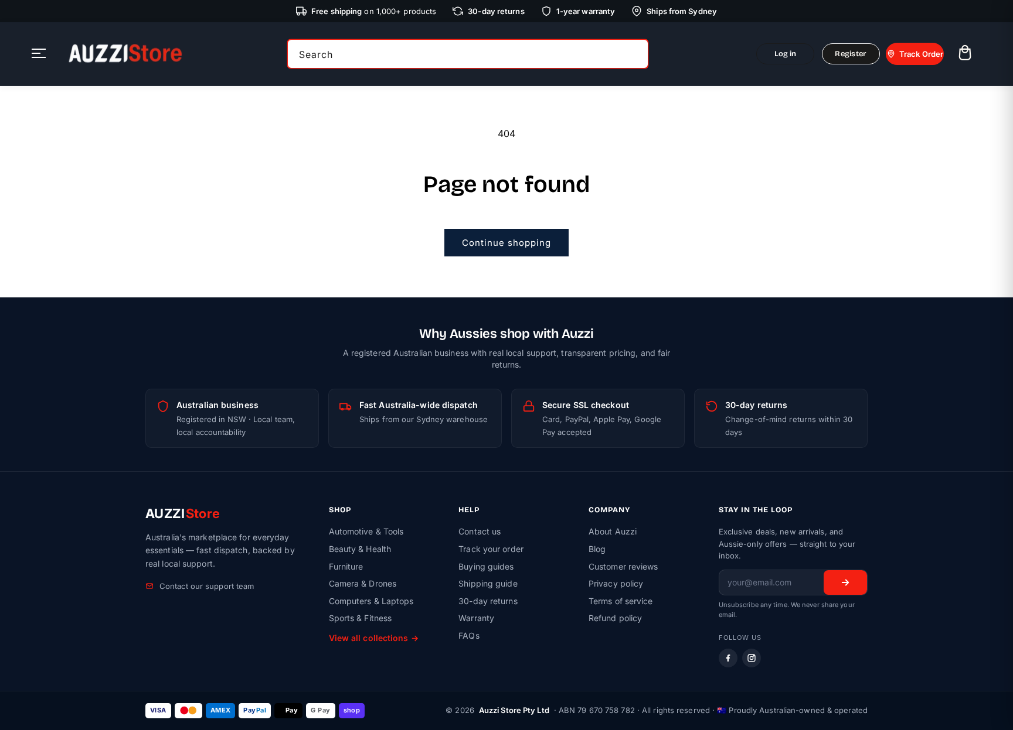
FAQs (468, 635)
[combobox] (468, 54)
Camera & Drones (363, 583)
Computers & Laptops (371, 601)
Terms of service (621, 601)
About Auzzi (613, 531)
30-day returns (487, 601)
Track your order (491, 549)
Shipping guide (487, 583)
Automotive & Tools (366, 531)
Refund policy (615, 618)
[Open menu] (38, 54)
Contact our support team (206, 586)
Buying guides (486, 566)
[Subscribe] (845, 582)
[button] (964, 54)
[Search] (635, 54)
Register (850, 54)
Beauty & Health (360, 549)
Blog (597, 549)
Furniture (346, 566)
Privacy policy (616, 583)
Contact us (479, 531)
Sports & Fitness (360, 618)
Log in (785, 54)
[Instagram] (751, 658)
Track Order (921, 54)
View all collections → (374, 638)
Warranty (476, 618)
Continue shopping (506, 242)
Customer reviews (623, 566)
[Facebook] (728, 658)
